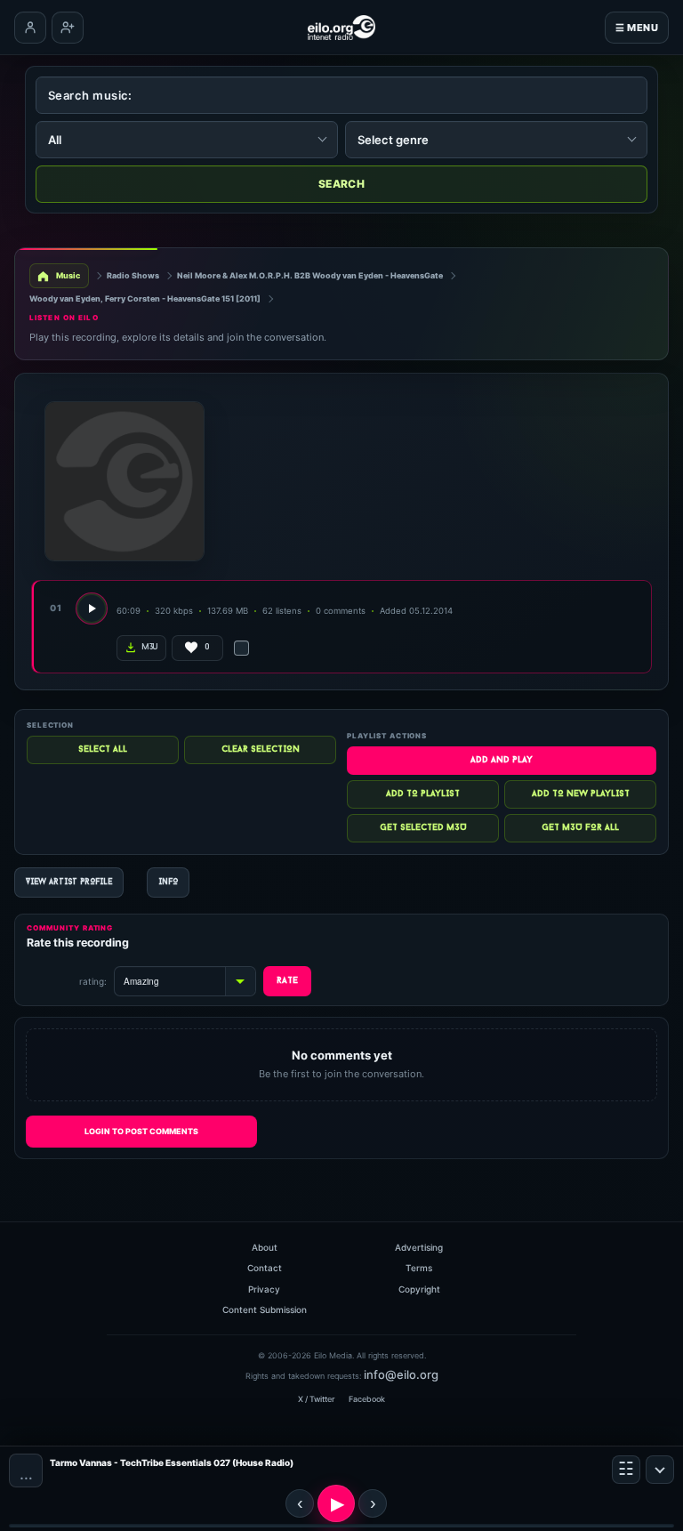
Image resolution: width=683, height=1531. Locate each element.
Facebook (367, 1399)
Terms (419, 1267)
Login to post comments (141, 1131)
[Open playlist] (626, 1469)
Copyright (419, 1289)
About (264, 1247)
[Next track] (372, 1503)
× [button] (660, 1469)
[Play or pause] (336, 1503)
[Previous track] (299, 1503)
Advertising (419, 1247)
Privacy (264, 1289)
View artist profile (69, 882)
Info (168, 882)
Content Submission (264, 1309)
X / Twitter (316, 1399)
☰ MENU (636, 27)
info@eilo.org (401, 1374)
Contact (264, 1267)
